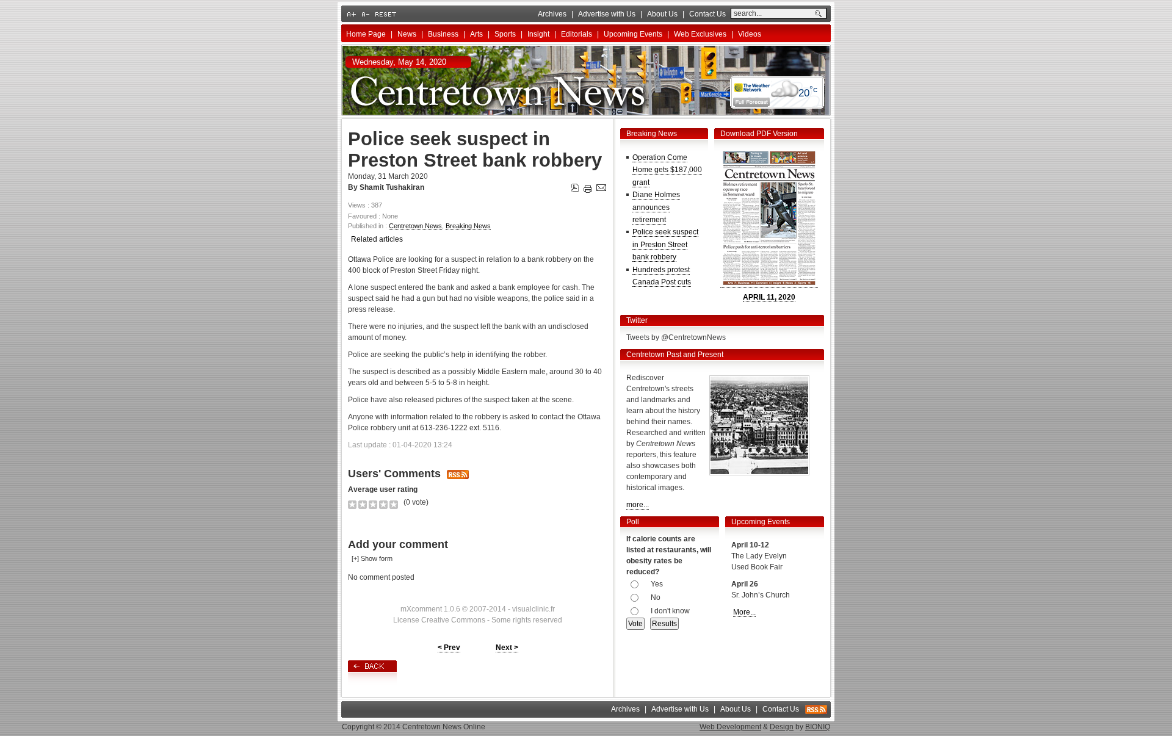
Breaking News (468, 225)
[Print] (588, 186)
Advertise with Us (606, 14)
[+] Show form (372, 558)
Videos (749, 34)
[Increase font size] (352, 14)
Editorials (576, 34)
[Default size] (386, 14)
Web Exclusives (700, 34)
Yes (657, 584)
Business (443, 34)
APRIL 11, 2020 (769, 297)
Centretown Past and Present (674, 354)
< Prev (449, 647)
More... (744, 612)
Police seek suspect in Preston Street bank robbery (665, 244)
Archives (552, 14)
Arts (476, 34)
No (655, 597)
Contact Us (707, 14)
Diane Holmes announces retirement (656, 207)
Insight (538, 34)
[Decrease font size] (366, 14)
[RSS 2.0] (816, 711)
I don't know (670, 611)
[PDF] (576, 185)
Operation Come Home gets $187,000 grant (667, 170)
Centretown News (415, 225)
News (406, 34)
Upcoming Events (633, 34)
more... (637, 504)
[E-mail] (601, 185)
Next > (507, 647)
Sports (505, 34)
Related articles (377, 239)
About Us (662, 14)
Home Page (366, 34)
